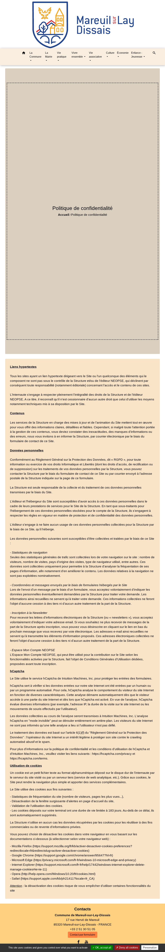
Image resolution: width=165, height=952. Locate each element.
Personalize (150, 947)
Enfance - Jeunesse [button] (137, 54)
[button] (23, 53)
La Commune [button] (35, 54)
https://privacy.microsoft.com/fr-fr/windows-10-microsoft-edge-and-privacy (84, 860)
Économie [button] (123, 52)
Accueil (63, 214)
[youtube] (86, 942)
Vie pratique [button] (61, 54)
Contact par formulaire (82, 934)
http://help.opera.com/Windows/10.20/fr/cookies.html (58, 874)
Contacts (82, 909)
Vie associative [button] (95, 54)
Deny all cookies (128, 947)
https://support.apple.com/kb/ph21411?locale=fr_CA (57, 878)
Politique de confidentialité (89, 214)
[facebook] (78, 942)
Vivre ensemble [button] (77, 54)
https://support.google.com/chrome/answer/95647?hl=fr (74, 855)
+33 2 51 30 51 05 (82, 929)
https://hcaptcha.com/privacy (112, 753)
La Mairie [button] (48, 54)
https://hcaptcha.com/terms (28, 758)
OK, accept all (103, 947)
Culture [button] (110, 52)
